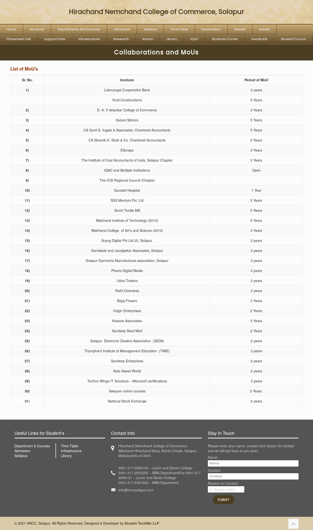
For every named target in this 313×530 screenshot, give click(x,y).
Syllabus (20, 455)
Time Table (69, 445)
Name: (213, 458)
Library (66, 455)
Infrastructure (71, 450)
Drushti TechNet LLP (142, 523)
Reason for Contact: (223, 484)
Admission (22, 450)
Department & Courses (32, 445)
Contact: (214, 471)
